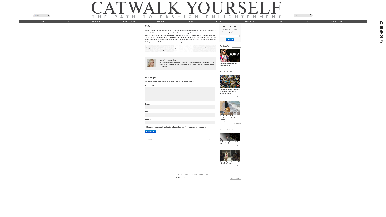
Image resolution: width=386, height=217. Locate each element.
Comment (149, 86)
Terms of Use (187, 174)
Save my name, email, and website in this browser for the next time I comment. (176, 127)
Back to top (235, 178)
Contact (201, 174)
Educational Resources (337, 21)
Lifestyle (219, 21)
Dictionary (190, 21)
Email (147, 112)
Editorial (280, 21)
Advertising (194, 174)
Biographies (161, 21)
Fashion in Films (249, 21)
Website (148, 119)
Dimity (149, 139)
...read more (237, 96)
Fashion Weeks (96, 21)
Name (148, 104)
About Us (180, 174)
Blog (306, 21)
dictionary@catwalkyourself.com (198, 48)
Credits (206, 174)
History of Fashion (129, 21)
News (67, 21)
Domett (212, 139)
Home (42, 21)
